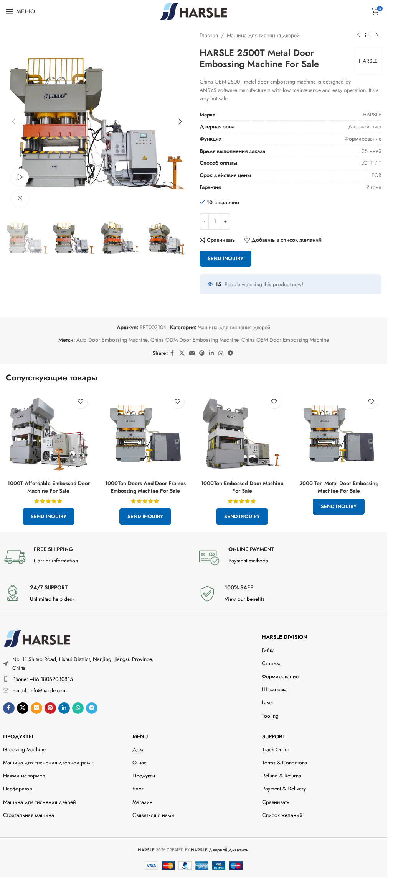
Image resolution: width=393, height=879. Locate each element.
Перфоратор (17, 788)
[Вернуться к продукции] (367, 35)
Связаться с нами (153, 815)
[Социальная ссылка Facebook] (172, 353)
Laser (268, 702)
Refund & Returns (281, 775)
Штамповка (275, 689)
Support (273, 736)
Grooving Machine (24, 749)
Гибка (268, 650)
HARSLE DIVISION (284, 637)
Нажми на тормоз (24, 775)
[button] (13, 121)
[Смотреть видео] (20, 177)
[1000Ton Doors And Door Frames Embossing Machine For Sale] (145, 433)
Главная (209, 35)
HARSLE (368, 61)
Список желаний (282, 815)
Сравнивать (275, 802)
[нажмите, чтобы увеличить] (20, 198)
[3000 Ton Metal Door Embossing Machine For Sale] (338, 433)
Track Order (275, 749)
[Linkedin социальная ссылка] (211, 353)
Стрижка (272, 663)
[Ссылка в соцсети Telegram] (230, 353)
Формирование (280, 676)
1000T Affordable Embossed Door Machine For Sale (48, 487)
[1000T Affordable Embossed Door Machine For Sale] (48, 433)
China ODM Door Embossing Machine (194, 340)
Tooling (270, 716)
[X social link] (182, 353)
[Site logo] (193, 11)
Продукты (18, 736)
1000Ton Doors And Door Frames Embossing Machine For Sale (145, 487)
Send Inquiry (225, 258)
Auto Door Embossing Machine (111, 340)
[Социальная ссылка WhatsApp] (220, 353)
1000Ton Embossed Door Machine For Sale (242, 487)
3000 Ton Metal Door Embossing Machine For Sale (338, 487)
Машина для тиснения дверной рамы (48, 762)
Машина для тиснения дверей (263, 35)
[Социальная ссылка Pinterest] (202, 353)
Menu (140, 736)
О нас (139, 762)
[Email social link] (192, 353)
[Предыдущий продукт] (358, 35)
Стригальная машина (28, 815)
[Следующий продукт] (376, 35)
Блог (138, 788)
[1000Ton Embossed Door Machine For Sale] (242, 433)
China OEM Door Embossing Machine (285, 340)
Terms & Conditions (284, 762)
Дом (137, 749)
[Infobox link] (96, 557)
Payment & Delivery (284, 788)
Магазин (142, 802)
